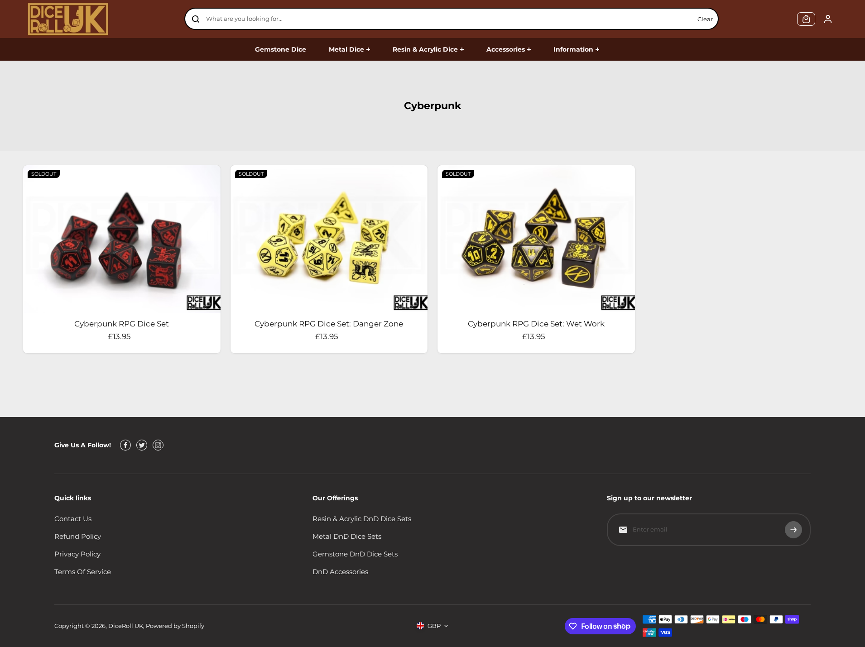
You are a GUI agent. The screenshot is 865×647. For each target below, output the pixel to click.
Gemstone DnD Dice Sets (355, 554)
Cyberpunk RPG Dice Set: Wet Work (536, 323)
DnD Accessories (340, 571)
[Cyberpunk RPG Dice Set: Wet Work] (536, 239)
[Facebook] (125, 445)
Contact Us (72, 518)
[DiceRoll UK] (68, 19)
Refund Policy (77, 536)
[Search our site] (196, 19)
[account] (828, 19)
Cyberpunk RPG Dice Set (121, 323)
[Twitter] (141, 445)
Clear (705, 19)
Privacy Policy (77, 554)
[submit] (793, 529)
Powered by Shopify (175, 625)
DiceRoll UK (125, 625)
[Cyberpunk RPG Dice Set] (122, 239)
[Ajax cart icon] (806, 19)
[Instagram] (158, 445)
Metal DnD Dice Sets (346, 536)
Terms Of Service (82, 571)
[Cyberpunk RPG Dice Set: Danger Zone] (329, 239)
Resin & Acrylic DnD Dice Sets (361, 518)
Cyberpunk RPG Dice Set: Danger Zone (329, 323)
